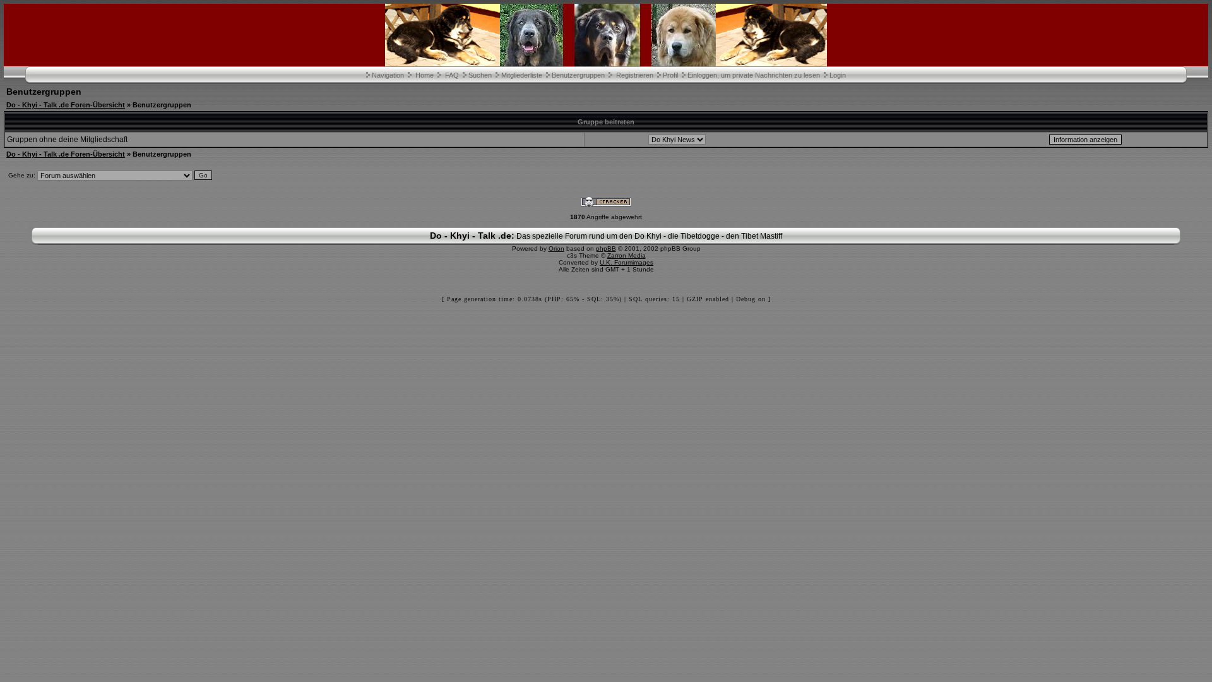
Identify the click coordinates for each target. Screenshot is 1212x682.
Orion (556, 248)
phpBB (606, 248)
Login (837, 75)
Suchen (480, 75)
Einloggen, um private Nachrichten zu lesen (753, 75)
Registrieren (634, 75)
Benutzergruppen (578, 75)
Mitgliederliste (521, 75)
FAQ (452, 75)
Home (424, 75)
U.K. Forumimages (626, 262)
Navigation (388, 75)
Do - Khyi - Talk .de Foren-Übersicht (65, 105)
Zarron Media (626, 255)
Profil (670, 75)
